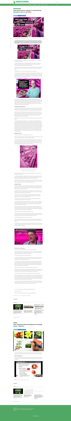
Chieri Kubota (15, 379)
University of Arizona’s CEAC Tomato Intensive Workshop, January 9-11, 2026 (28, 396)
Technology (29, 4)
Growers (20, 295)
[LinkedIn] (10, 44)
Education (42, 4)
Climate (39, 4)
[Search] (56, 5)
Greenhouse (17, 4)
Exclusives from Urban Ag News (17, 8)
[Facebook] (10, 40)
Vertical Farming (29, 295)
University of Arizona (23, 379)
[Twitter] (10, 42)
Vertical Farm (21, 4)
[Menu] (13, 4)
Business (26, 4)
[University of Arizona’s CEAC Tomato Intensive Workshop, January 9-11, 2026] (28, 391)
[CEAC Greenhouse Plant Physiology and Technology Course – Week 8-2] (28, 341)
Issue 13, (21, 38)
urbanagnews (15, 383)
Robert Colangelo (24, 295)
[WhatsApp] (10, 48)
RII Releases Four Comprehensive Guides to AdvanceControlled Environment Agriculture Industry (28, 311)
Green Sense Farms (16, 295)
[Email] (10, 46)
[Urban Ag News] (22, 2)
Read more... (17, 410)
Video (27, 379)
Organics (46, 4)
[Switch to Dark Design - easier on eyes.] (57, 4)
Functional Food (35, 4)
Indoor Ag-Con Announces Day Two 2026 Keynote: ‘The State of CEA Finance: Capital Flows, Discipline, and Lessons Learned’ (17, 311)
